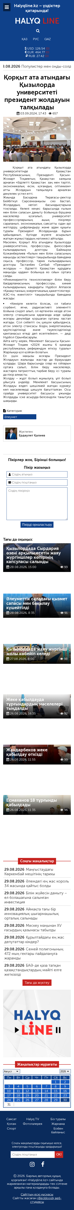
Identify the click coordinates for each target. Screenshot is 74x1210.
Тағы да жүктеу (37, 982)
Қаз (24, 39)
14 (46, 1091)
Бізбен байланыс (58, 1130)
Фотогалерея (32, 1124)
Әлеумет (10, 417)
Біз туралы (58, 1119)
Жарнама (58, 1124)
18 (18, 1095)
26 (27, 1100)
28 (46, 1100)
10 (9, 1091)
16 (65, 1091)
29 (55, 1100)
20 (37, 1095)
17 (8, 1095)
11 (18, 1091)
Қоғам (11, 1124)
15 (55, 1091)
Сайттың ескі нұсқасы (37, 1194)
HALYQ (37, 21)
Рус (36, 39)
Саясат (11, 1119)
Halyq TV (32, 1119)
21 (46, 1095)
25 (18, 1100)
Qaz (47, 39)
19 (27, 1095)
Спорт (11, 1128)
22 (55, 1095)
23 (65, 1095)
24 (9, 1100)
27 (36, 1100)
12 (27, 1091)
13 (36, 1091)
